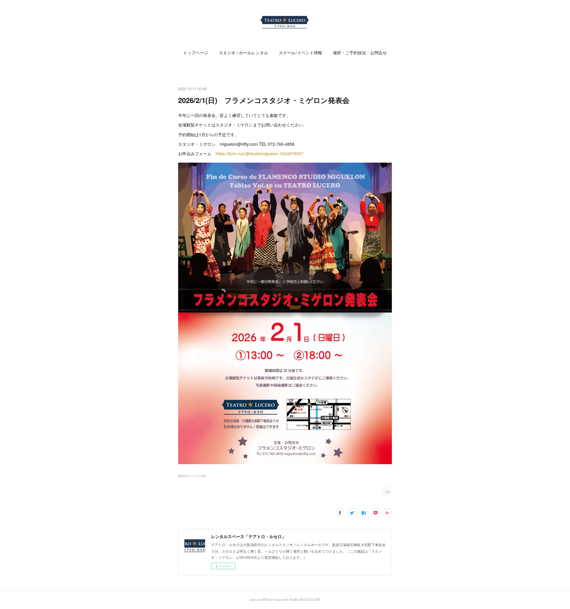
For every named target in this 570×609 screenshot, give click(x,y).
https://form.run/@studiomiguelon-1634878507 (259, 153)
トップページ (195, 52)
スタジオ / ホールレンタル (243, 52)
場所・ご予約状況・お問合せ (360, 52)
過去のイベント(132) (192, 476)
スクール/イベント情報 (300, 52)
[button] (195, 53)
